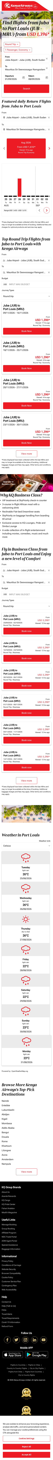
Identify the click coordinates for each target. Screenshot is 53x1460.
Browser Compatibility (11, 1273)
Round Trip (10, 44)
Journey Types (8, 290)
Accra (4, 1155)
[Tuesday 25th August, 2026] (6, 196)
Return (31, 76)
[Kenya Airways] (7, 1339)
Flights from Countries (33, 1372)
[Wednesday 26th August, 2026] (10, 196)
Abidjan (5, 1114)
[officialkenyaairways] (25, 1339)
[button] (18, 50)
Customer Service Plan (11, 1281)
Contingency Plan (9, 1285)
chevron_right (49, 148)
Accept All (26, 1454)
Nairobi (5, 1101)
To (6, 66)
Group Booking (8, 1228)
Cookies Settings (26, 1438)
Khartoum (7, 1146)
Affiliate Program (9, 1233)
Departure (9, 76)
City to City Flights (37, 1368)
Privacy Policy (7, 1261)
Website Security (9, 1269)
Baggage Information (11, 1249)
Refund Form (7, 1326)
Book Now (26, 331)
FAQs (4, 1310)
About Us (6, 1192)
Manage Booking (9, 1224)
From (7, 57)
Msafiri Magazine (9, 1212)
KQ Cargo (6, 1200)
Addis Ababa (8, 1128)
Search (26, 88)
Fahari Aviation (8, 1208)
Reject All (26, 1446)
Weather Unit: (45, 841)
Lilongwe (6, 1150)
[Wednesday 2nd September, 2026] (42, 196)
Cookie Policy (7, 1277)
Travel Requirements (10, 1318)
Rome (5, 1141)
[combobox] (26, 117)
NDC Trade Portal (9, 1237)
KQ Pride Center (8, 1204)
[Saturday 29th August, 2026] (24, 196)
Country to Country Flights (17, 1368)
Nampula (6, 1164)
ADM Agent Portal (9, 1241)
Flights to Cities (34, 1365)
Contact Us (6, 1302)
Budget (5, 278)
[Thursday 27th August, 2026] (15, 196)
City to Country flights (26, 1375)
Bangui (5, 1132)
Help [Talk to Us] (9, 1306)
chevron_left (4, 148)
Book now (27, 631)
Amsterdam (7, 1159)
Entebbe (6, 1105)
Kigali (4, 1119)
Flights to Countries (17, 1365)
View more (26, 1171)
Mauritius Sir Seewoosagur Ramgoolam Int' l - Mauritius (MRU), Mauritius (25, 69)
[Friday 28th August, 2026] (19, 188)
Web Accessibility (9, 1289)
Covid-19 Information (11, 1322)
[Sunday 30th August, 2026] (28, 196)
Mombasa (7, 1123)
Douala (5, 1137)
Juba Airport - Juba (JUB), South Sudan (25, 60)
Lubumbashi (8, 1110)
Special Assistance (10, 1245)
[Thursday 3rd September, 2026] (46, 196)
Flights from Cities (15, 1372)
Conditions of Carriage (11, 1265)
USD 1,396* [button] (38, 34)
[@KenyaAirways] (16, 1339)
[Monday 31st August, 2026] (33, 196)
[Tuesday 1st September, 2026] (37, 196)
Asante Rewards (9, 1196)
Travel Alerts (7, 1314)
